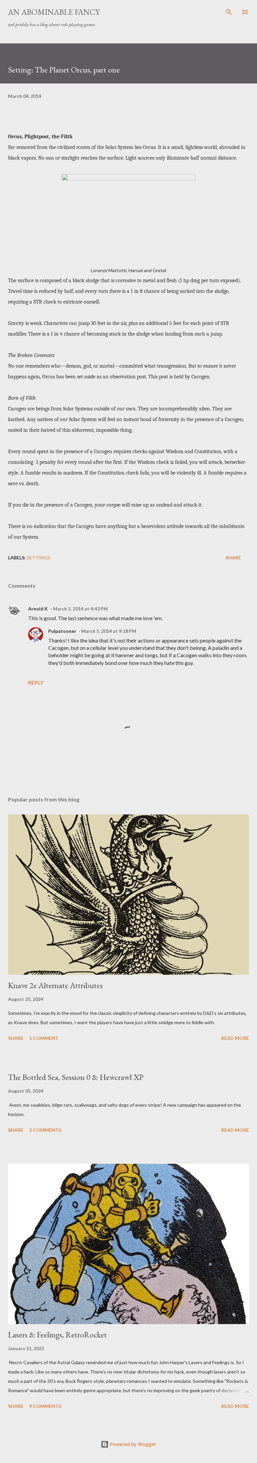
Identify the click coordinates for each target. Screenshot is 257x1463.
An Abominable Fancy (54, 12)
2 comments (45, 1130)
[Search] (229, 12)
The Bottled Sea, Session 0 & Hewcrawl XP (76, 1077)
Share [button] (233, 557)
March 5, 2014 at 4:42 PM (80, 608)
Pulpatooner (62, 631)
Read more (235, 1038)
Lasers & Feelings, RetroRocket (57, 1334)
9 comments (45, 1406)
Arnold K (38, 608)
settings (38, 557)
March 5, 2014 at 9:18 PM (108, 631)
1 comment (44, 1038)
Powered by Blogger (132, 1444)
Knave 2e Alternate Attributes (55, 985)
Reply (36, 682)
